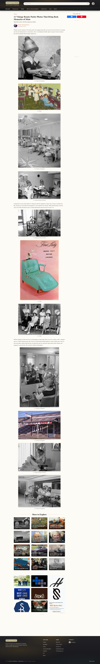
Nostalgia (45, 644)
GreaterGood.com (60, 648)
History (44, 642)
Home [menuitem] (22, 9)
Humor (15, 14)
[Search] (88, 4)
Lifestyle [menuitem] (44, 9)
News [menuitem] (55, 9)
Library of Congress (40, 81)
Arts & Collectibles (47, 648)
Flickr (40, 111)
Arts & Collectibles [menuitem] (33, 9)
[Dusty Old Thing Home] (23, 640)
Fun (44, 653)
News (44, 655)
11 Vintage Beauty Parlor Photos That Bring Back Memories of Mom (36, 18)
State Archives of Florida (40, 200)
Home (44, 646)
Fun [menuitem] (50, 9)
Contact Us (58, 646)
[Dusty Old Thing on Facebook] (93, 3)
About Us (58, 642)
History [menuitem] (8, 9)
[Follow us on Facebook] (71, 17)
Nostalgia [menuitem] (15, 9)
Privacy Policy (59, 644)
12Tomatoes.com (59, 651)
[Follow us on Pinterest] (81, 17)
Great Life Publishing (13, 661)
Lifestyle (45, 651)
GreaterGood (20, 661)
